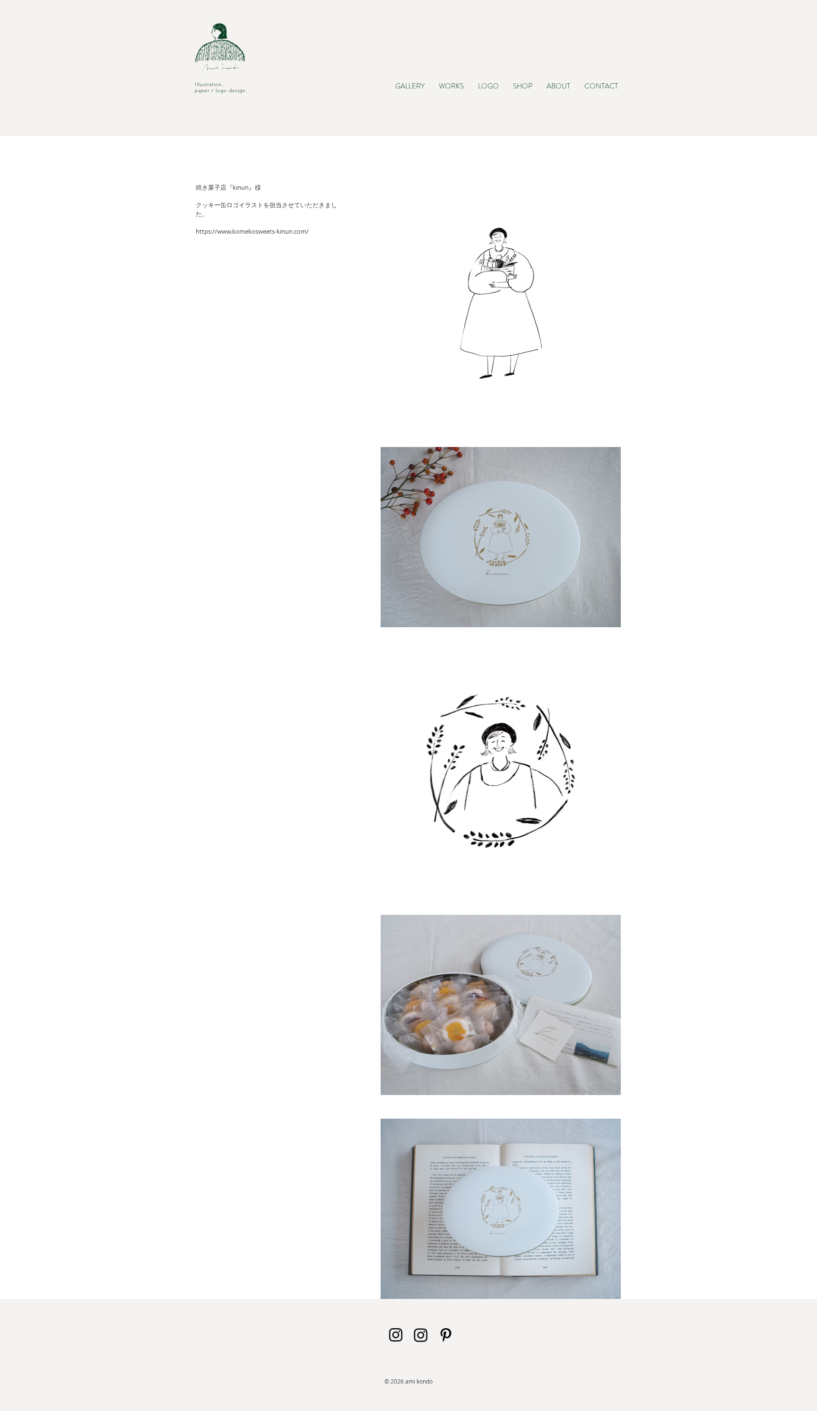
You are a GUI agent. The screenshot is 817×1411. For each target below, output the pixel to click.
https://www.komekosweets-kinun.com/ (252, 231)
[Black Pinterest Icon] (446, 1335)
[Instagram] (421, 1335)
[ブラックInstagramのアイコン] (396, 1335)
